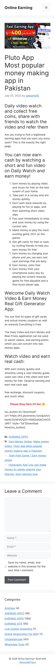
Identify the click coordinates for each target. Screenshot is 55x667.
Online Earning (18, 7)
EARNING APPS (18, 436)
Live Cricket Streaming (18, 628)
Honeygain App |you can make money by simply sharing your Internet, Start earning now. (25, 469)
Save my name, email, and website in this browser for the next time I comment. (27, 566)
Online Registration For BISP (22, 634)
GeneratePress (27, 662)
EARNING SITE (13, 623)
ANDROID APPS (14, 613)
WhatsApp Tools (15, 644)
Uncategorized (14, 639)
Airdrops (10, 608)
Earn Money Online (20, 441)
